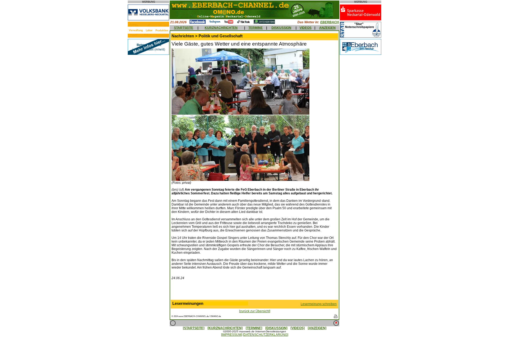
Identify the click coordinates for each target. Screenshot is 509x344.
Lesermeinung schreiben (319, 304)
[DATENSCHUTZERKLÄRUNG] (265, 335)
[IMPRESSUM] (231, 335)
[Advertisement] (254, 291)
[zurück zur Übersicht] (254, 311)
